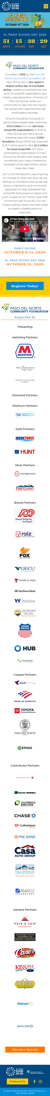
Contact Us (17, 1081)
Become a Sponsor (25, 1049)
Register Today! (25, 286)
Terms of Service (36, 1091)
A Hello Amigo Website (31, 1092)
